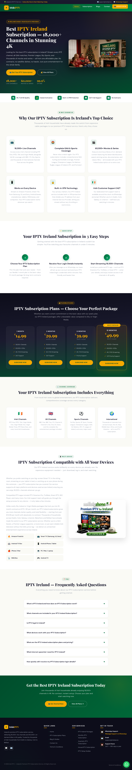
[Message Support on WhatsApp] (126, 764)
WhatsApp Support (122, 2)
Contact (107, 6)
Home (76, 6)
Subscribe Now (20, 362)
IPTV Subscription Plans (57, 735)
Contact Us (53, 743)
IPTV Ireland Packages (85, 732)
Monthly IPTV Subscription (82, 736)
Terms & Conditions (56, 747)
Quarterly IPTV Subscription (83, 742)
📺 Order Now (120, 6)
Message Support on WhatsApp (116, 734)
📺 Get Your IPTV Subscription (20, 72)
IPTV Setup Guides (84, 751)
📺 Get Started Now (55, 704)
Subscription (87, 6)
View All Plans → (78, 704)
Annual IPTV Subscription (86, 747)
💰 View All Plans (47, 72)
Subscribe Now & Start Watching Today (35, 2)
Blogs (98, 6)
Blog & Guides (54, 739)
